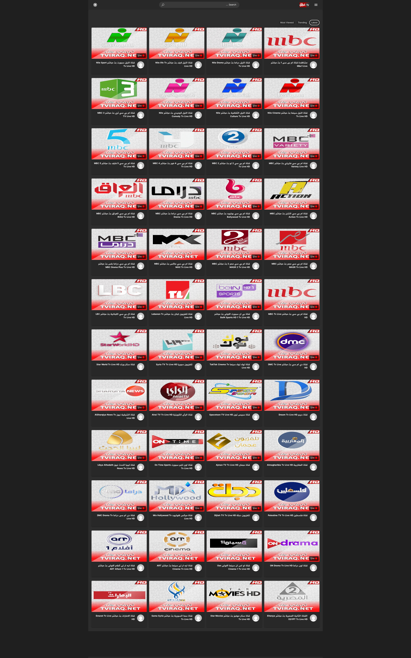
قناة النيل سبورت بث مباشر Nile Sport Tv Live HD (115, 64)
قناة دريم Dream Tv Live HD (293, 415)
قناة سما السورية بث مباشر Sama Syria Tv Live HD (172, 617)
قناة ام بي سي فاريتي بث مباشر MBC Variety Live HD (288, 165)
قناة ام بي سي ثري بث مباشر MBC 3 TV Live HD (116, 114)
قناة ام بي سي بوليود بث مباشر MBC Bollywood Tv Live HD (230, 215)
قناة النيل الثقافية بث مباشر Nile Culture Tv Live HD (233, 114)
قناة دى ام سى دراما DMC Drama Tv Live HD (116, 517)
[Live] (312, 65)
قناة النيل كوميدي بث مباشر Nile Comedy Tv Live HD (175, 114)
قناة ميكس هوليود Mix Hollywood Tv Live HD (172, 517)
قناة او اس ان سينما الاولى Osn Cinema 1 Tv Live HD (233, 567)
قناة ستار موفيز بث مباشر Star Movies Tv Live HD (230, 617)
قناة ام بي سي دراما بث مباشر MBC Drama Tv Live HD (174, 215)
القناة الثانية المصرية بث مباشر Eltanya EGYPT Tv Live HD (287, 617)
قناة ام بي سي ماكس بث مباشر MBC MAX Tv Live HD (173, 265)
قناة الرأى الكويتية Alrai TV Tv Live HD (172, 415)
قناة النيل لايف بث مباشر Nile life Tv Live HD (173, 64)
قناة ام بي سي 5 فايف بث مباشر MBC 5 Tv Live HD (114, 165)
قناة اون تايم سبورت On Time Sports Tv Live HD (173, 466)
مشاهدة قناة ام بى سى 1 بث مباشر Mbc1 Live (289, 64)
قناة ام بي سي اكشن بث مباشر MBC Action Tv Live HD (288, 215)
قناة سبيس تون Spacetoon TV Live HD (229, 415)
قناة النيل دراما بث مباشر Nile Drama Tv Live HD (231, 64)
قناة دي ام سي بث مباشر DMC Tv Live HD (287, 366)
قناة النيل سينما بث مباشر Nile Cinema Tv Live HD (287, 114)
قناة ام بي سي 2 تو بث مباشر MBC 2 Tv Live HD (231, 165)
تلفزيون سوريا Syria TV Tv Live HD (174, 364)
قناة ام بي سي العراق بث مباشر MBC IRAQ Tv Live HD (115, 215)
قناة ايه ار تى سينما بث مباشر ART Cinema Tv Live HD (174, 567)
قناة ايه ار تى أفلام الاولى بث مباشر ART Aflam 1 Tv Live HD (116, 567)
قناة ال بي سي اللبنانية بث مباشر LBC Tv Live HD (115, 315)
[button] (163, 5)
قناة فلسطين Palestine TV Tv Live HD (287, 515)
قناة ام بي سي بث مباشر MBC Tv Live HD (287, 315)
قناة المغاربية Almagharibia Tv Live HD (287, 465)
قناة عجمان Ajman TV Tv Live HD (233, 465)
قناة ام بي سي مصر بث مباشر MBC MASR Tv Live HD (289, 265)
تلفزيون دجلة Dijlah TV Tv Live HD (232, 515)
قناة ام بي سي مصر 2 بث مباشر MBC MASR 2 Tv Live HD (231, 265)
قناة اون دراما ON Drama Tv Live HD (288, 566)
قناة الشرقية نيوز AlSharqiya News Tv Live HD (115, 416)
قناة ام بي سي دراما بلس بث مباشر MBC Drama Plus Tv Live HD (116, 265)
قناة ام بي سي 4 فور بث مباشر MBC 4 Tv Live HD (172, 165)
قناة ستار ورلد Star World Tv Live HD (115, 364)
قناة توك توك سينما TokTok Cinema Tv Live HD (230, 366)
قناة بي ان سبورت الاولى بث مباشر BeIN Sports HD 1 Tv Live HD (232, 315)
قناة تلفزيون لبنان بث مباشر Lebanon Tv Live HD (172, 315)
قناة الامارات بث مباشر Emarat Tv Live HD (115, 617)
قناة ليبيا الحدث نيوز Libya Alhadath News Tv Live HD (116, 466)
